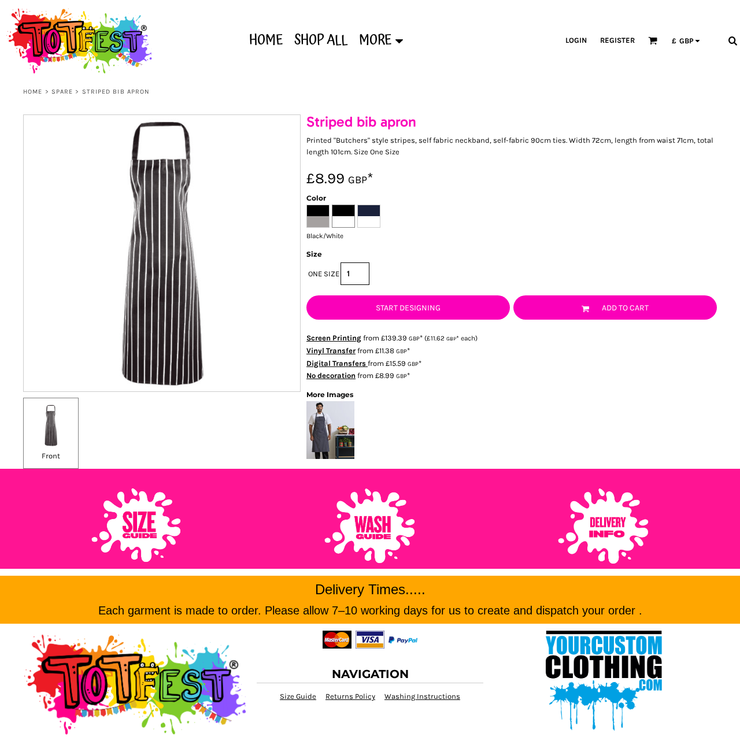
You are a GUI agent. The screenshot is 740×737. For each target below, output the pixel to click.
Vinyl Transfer (331, 350)
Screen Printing (333, 338)
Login (576, 40)
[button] (652, 40)
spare (62, 91)
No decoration (331, 375)
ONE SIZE (323, 273)
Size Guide (298, 696)
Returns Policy (350, 696)
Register (617, 40)
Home (32, 91)
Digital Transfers (337, 363)
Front (51, 455)
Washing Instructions (422, 696)
